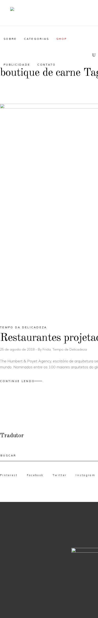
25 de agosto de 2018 (17, 349)
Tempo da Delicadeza (23, 327)
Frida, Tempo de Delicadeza (65, 349)
